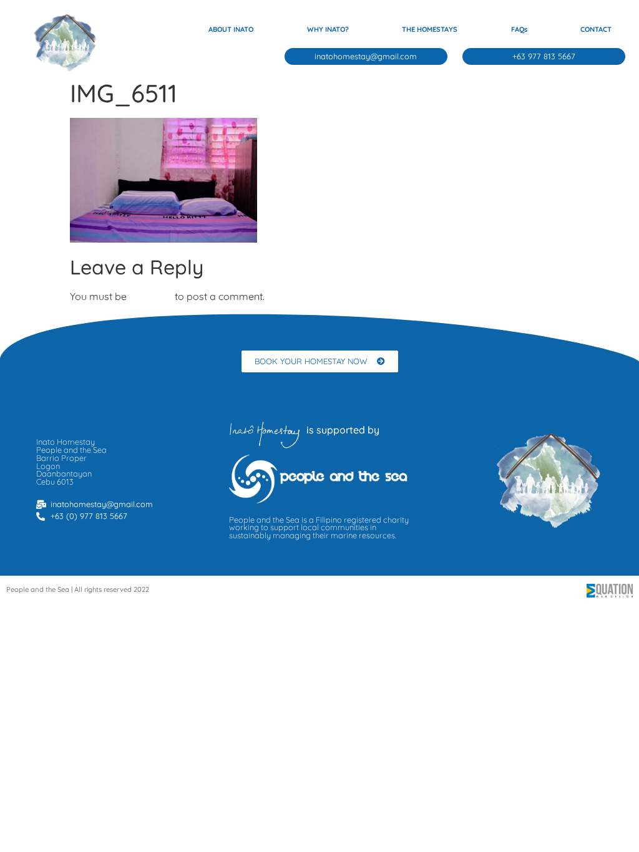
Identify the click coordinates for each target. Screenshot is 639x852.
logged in (150, 296)
